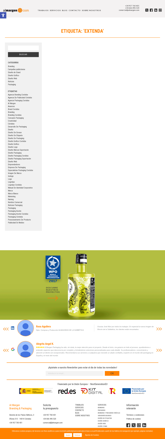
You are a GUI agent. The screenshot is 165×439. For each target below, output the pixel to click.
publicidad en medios (16, 222)
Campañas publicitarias (16, 69)
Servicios (55, 10)
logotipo (11, 182)
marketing (11, 196)
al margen (12, 103)
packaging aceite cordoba (18, 214)
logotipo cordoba (15, 185)
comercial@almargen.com (129, 10)
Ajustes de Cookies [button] (92, 435)
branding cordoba (14, 115)
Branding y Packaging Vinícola (109, 413)
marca (10, 191)
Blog (65, 10)
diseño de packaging (16, 138)
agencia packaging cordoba (18, 100)
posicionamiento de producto (19, 220)
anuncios (11, 106)
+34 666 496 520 (132, 8)
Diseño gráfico (103, 421)
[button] (3, 15)
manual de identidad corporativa (20, 188)
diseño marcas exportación (18, 150)
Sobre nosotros (91, 10)
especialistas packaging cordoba (20, 170)
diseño (10, 129)
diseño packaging (15, 153)
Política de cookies (133, 419)
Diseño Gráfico (13, 75)
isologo (11, 176)
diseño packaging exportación (19, 159)
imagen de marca (14, 173)
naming (11, 199)
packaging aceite (14, 211)
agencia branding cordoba (18, 95)
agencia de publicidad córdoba (20, 97)
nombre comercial (15, 202)
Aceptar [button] (68, 435)
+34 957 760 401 (132, 6)
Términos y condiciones (135, 415)
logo (10, 179)
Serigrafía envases (104, 415)
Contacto (75, 10)
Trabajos (43, 10)
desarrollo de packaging (17, 127)
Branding (11, 66)
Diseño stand (102, 426)
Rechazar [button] (77, 435)
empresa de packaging (17, 167)
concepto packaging (16, 118)
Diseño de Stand (14, 72)
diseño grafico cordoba (17, 141)
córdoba (11, 124)
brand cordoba (13, 109)
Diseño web (102, 423)
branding (11, 112)
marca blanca (13, 193)
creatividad (12, 121)
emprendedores (14, 164)
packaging (12, 208)
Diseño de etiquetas (105, 418)
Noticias (11, 81)
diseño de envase (15, 132)
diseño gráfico (13, 144)
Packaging (12, 84)
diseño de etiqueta (15, 135)
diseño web (12, 161)
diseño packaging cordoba (18, 156)
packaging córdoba (15, 217)
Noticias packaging (15, 205)
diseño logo (13, 147)
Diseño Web (12, 78)
